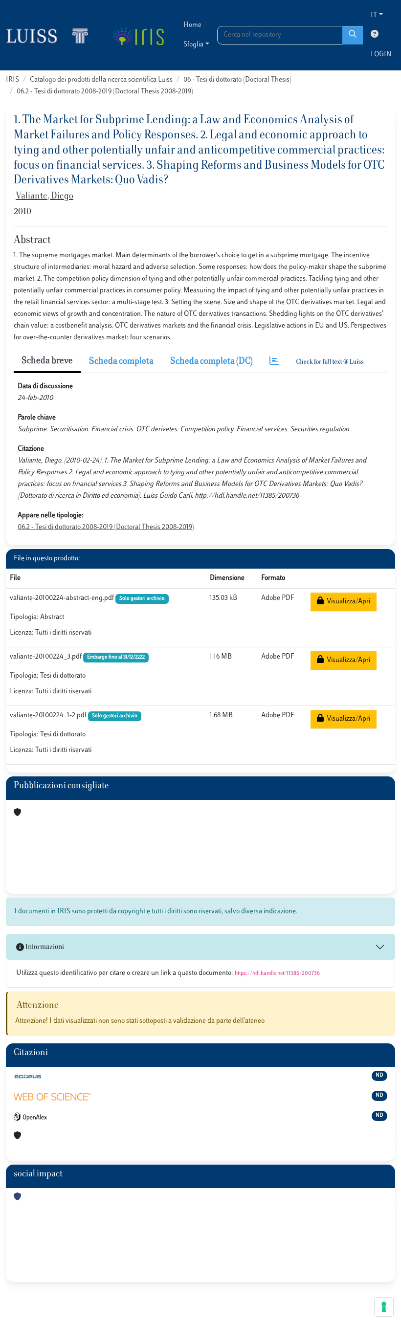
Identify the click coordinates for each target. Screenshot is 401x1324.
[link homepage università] (138, 35)
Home (192, 25)
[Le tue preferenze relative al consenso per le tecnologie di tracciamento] (384, 1307)
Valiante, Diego (44, 196)
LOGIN (381, 54)
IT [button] (374, 15)
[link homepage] (51, 35)
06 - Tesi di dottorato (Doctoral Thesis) (237, 80)
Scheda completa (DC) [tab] (211, 361)
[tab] (274, 362)
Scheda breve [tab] (47, 361)
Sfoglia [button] (193, 44)
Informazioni (44, 947)
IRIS (12, 80)
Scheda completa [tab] (121, 361)
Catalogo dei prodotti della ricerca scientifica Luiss (101, 80)
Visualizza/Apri (347, 601)
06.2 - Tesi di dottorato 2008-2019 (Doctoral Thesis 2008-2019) (105, 91)
